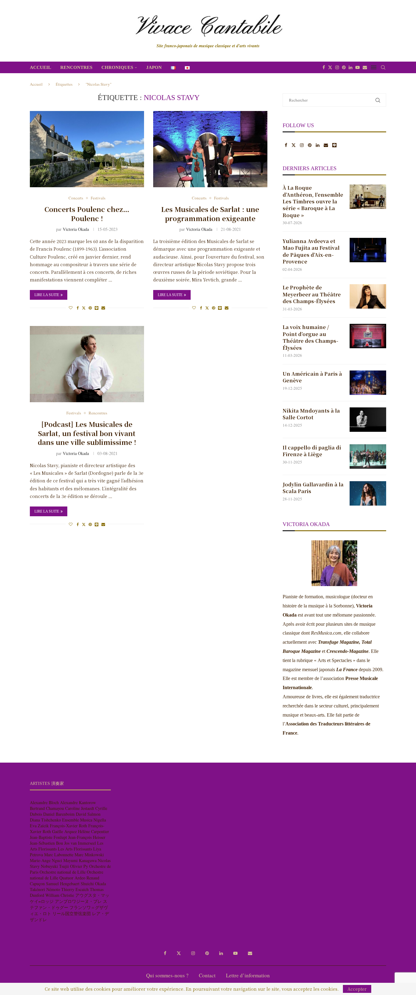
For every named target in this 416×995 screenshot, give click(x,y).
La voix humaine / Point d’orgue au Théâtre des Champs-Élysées (310, 337)
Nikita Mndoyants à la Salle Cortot (311, 414)
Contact (207, 975)
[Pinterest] (344, 67)
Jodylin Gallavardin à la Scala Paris (313, 488)
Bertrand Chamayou (47, 808)
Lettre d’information (248, 975)
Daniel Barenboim (59, 814)
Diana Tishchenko (45, 820)
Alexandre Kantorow (78, 802)
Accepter (357, 989)
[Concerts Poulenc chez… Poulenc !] (87, 149)
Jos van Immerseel (80, 843)
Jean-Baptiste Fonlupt (48, 837)
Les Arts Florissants (75, 849)
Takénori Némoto (45, 889)
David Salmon (88, 814)
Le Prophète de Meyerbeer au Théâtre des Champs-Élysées (312, 294)
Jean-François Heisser (86, 837)
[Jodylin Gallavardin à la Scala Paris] (368, 493)
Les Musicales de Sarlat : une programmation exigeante (210, 213)
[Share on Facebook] (78, 307)
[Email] (365, 67)
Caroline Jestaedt (79, 808)
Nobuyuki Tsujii (55, 866)
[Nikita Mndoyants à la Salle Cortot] (368, 419)
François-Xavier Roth (68, 826)
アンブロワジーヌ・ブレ (78, 901)
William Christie (59, 895)
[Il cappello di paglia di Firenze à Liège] (368, 456)
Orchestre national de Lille (63, 872)
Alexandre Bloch (44, 802)
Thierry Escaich (75, 889)
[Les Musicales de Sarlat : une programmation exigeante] (210, 149)
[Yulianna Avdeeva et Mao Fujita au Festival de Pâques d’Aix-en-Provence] (368, 250)
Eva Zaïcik (39, 826)
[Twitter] (330, 67)
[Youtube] (357, 67)
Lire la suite (46, 295)
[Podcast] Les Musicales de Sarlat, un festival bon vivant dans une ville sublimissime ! (87, 433)
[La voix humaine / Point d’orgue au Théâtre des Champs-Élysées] (368, 336)
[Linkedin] (350, 67)
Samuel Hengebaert (62, 883)
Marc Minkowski (89, 854)
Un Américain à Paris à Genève (312, 377)
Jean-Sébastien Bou (46, 843)
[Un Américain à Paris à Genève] (368, 382)
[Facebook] (324, 67)
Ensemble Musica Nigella (84, 820)
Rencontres (76, 67)
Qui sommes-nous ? (167, 975)
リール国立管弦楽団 (71, 913)
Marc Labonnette (58, 854)
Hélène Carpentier (93, 831)
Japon (154, 67)
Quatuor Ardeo (72, 878)
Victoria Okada (76, 229)
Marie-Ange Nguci (46, 860)
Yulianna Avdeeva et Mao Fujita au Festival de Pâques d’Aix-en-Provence (311, 251)
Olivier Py (79, 866)
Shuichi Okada (93, 883)
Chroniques (117, 67)
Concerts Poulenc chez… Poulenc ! (86, 213)
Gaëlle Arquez (64, 831)
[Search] (383, 67)
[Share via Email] (103, 307)
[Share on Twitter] (84, 307)
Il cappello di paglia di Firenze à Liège (312, 451)
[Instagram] (337, 67)
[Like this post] (70, 307)
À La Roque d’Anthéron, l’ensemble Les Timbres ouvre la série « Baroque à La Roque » (313, 201)
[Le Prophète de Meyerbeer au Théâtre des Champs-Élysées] (368, 296)
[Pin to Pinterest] (90, 307)
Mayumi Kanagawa (80, 860)
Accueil (40, 67)
